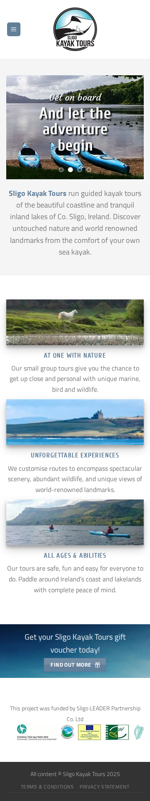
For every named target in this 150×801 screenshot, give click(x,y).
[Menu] (13, 29)
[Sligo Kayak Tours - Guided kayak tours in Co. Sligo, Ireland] (75, 29)
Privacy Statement (104, 787)
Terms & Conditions (47, 787)
